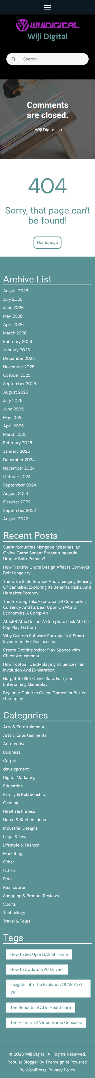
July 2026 (12, 299)
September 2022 (19, 510)
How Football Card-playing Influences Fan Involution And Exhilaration (43, 667)
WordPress (36, 1070)
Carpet (10, 760)
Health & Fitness (19, 811)
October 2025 (17, 375)
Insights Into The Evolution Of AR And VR (46, 988)
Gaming (10, 803)
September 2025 (19, 383)
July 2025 (12, 400)
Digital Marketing (19, 777)
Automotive (14, 743)
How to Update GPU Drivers (37, 969)
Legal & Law (14, 836)
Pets (7, 879)
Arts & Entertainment (23, 727)
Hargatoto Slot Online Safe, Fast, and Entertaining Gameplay (38, 681)
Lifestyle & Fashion (21, 845)
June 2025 (13, 409)
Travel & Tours (17, 921)
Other (8, 862)
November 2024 (19, 468)
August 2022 (15, 519)
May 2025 (13, 417)
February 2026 (17, 341)
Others (9, 870)
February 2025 (17, 443)
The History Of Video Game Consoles (46, 1022)
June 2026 (13, 307)
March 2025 (15, 434)
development (16, 769)
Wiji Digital (47, 36)
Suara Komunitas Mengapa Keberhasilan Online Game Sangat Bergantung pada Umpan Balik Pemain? (41, 552)
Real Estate (14, 887)
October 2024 (17, 476)
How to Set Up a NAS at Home (39, 954)
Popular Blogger (23, 1062)
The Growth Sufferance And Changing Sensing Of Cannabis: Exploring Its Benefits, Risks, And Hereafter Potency (47, 587)
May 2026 (13, 316)
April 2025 (13, 426)
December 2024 (19, 459)
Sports (9, 904)
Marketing (12, 853)
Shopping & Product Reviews (31, 896)
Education (13, 786)
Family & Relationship (24, 794)
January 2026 (16, 350)
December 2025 (19, 358)
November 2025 (19, 367)
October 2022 (16, 502)
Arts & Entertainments (24, 735)
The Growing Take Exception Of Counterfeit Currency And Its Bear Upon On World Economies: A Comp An (44, 607)
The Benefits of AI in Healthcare (40, 1007)
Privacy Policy (62, 1070)
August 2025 (15, 392)
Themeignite (57, 1062)
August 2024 (15, 493)
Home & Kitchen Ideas (24, 819)
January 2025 (16, 451)
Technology (14, 912)
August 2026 (15, 291)
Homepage (47, 242)
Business (11, 752)
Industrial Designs (20, 828)
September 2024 (19, 485)
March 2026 (15, 333)
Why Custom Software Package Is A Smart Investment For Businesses (43, 638)
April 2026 (13, 324)
